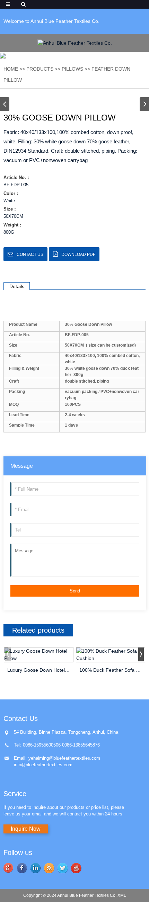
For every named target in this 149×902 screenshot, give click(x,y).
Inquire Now (26, 829)
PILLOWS (72, 69)
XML (121, 895)
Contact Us (30, 254)
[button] (144, 104)
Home (10, 69)
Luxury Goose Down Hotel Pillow (38, 670)
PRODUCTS (39, 69)
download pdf (78, 254)
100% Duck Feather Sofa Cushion (110, 670)
